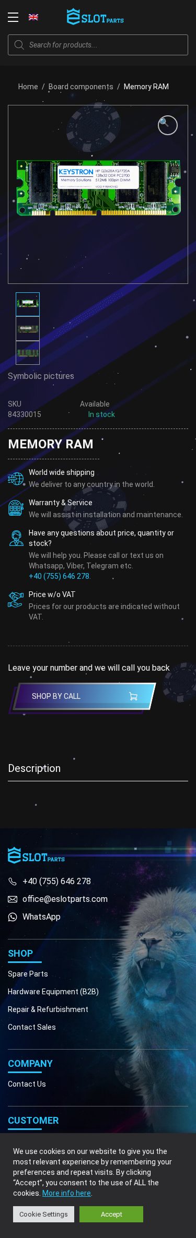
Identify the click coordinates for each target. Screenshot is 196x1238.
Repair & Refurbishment (48, 1009)
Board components (81, 86)
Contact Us (27, 1084)
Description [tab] (34, 768)
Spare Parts (28, 974)
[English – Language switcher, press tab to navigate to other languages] (33, 16)
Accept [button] (111, 1214)
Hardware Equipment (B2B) (53, 991)
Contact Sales (32, 1027)
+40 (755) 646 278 (59, 576)
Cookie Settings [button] (43, 1214)
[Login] (159, 17)
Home (28, 86)
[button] (168, 125)
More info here (66, 1193)
